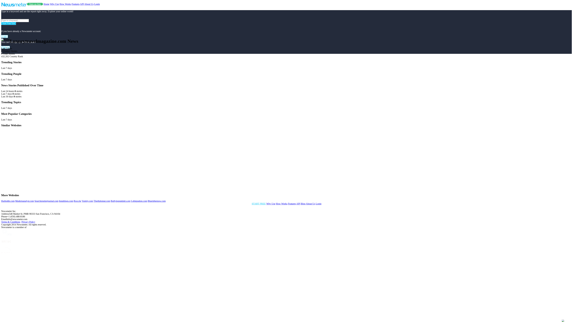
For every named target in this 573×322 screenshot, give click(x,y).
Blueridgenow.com (157, 201)
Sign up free (35, 4)
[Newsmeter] (14, 5)
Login (97, 4)
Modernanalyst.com (24, 201)
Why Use (54, 4)
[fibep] (6, 258)
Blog (303, 203)
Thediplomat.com (102, 201)
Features (76, 4)
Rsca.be (77, 201)
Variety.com (87, 201)
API (82, 4)
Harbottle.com (8, 201)
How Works (65, 4)
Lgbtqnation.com (139, 201)
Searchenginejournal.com (46, 201)
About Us (89, 4)
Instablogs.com (66, 201)
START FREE (259, 203)
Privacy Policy (28, 222)
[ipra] (6, 235)
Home (46, 4)
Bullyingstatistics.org (120, 201)
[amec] (6, 245)
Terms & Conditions (10, 222)
